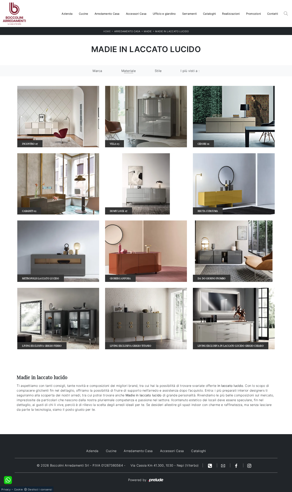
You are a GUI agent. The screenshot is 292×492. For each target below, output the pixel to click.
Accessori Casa (136, 13)
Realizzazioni (231, 13)
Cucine (83, 13)
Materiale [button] (128, 71)
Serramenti (189, 13)
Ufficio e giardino (164, 13)
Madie (148, 31)
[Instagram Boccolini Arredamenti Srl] (249, 465)
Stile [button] (158, 71)
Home (107, 31)
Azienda (67, 13)
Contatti (272, 13)
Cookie (18, 489)
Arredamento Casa (107, 13)
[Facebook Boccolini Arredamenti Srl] (236, 465)
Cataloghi (209, 13)
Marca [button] (97, 71)
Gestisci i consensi (40, 489)
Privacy (6, 489)
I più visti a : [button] (190, 71)
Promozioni (253, 13)
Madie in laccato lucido (172, 31)
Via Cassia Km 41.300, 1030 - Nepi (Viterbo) (165, 465)
